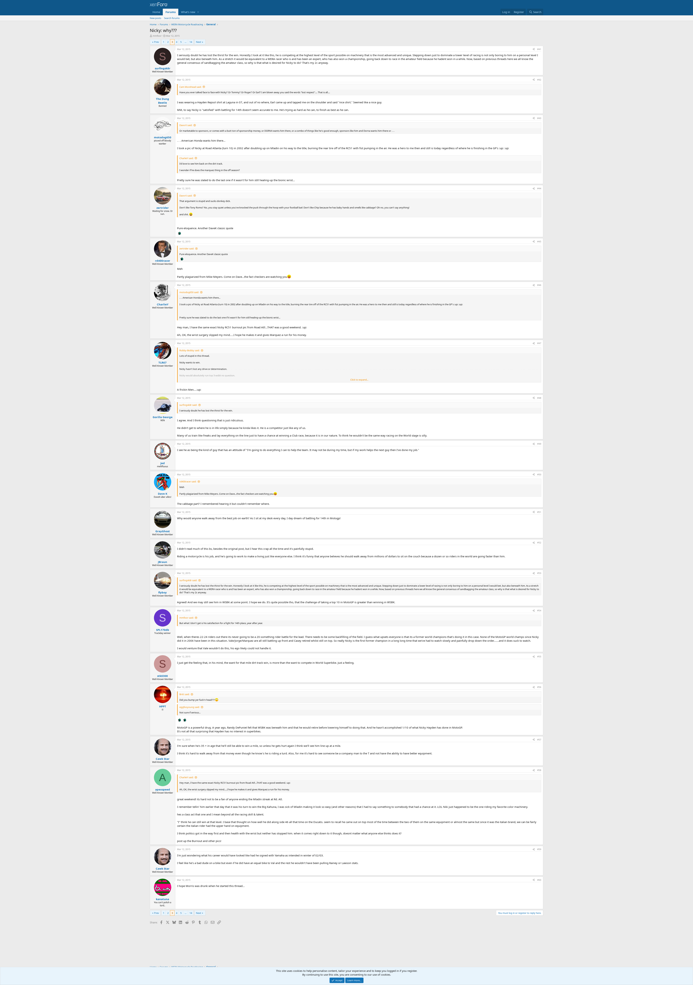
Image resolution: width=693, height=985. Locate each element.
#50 (539, 474)
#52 (539, 542)
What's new (188, 12)
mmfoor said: (186, 617)
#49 (539, 443)
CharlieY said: (186, 158)
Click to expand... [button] (359, 379)
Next (198, 42)
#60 (539, 880)
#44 (539, 188)
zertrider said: (186, 248)
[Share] (533, 49)
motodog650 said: (189, 292)
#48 (539, 397)
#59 (539, 849)
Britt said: (184, 694)
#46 (539, 285)
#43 (539, 118)
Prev (156, 42)
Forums (170, 12)
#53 (539, 573)
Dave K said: (185, 125)
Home (156, 12)
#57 (539, 739)
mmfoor (157, 35)
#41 (539, 49)
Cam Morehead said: (190, 86)
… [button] (185, 42)
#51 (539, 512)
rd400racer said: (187, 481)
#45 (539, 241)
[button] (198, 12)
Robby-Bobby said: (189, 350)
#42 (539, 79)
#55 (539, 656)
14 (190, 42)
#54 (539, 610)
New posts (155, 18)
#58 (539, 770)
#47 (539, 343)
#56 (539, 687)
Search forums (172, 18)
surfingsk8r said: (188, 405)
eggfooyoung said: (189, 707)
